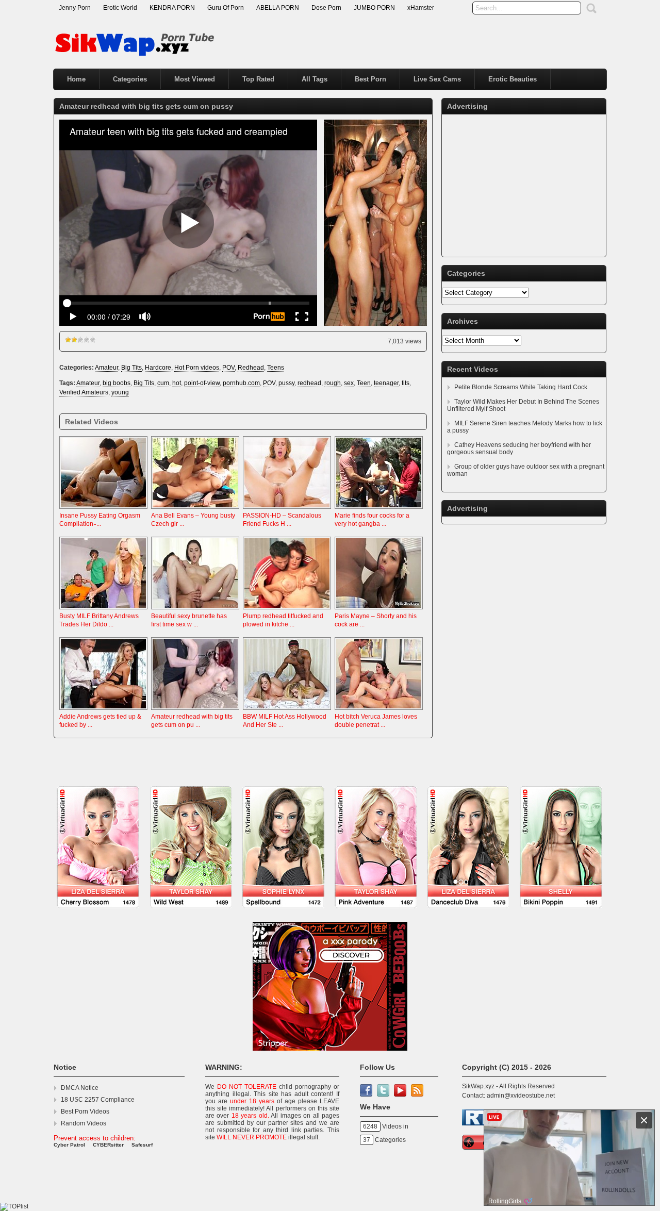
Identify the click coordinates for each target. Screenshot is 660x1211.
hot (176, 383)
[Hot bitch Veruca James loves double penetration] (379, 710)
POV (228, 367)
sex (349, 383)
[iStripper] (330, 913)
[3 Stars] (80, 340)
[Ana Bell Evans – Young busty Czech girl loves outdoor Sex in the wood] (195, 509)
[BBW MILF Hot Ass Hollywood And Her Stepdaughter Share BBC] (287, 710)
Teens (275, 367)
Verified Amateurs (83, 392)
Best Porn (370, 79)
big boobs (116, 383)
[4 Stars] (87, 340)
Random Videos (83, 1123)
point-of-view (202, 383)
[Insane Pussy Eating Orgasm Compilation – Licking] (103, 509)
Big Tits (131, 367)
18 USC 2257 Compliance (98, 1099)
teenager (386, 383)
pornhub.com (241, 383)
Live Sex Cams (437, 79)
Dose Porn (326, 7)
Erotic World (120, 7)
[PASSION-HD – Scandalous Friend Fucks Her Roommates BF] (287, 509)
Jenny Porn (75, 7)
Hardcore (158, 367)
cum (163, 383)
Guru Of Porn (225, 7)
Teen (364, 383)
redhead (309, 383)
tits (405, 383)
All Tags (314, 79)
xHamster (420, 7)
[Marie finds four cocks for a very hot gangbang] (379, 509)
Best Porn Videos (85, 1111)
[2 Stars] (74, 340)
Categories (130, 79)
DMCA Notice (79, 1087)
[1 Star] (68, 340)
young (120, 392)
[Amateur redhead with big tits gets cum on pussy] (195, 710)
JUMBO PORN (374, 7)
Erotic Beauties (512, 79)
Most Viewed (194, 79)
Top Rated (258, 79)
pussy (286, 383)
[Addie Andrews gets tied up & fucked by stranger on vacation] (103, 710)
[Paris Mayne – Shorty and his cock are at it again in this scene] (379, 609)
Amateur (106, 367)
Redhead (251, 367)
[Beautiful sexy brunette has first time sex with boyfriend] (195, 609)
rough (332, 383)
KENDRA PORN (172, 7)
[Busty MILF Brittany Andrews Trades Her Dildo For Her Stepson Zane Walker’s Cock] (103, 609)
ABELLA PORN (277, 7)
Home (76, 79)
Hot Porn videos (196, 367)
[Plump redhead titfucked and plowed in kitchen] (287, 609)
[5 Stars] (93, 340)
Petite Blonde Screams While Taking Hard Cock (520, 387)
